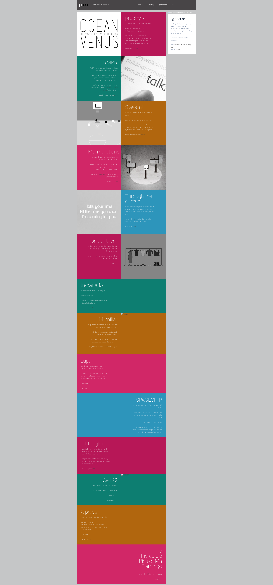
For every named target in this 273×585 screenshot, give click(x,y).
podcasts (163, 5)
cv (172, 5)
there (136, 48)
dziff (100, 174)
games (141, 5)
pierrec (104, 174)
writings (151, 5)
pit (85, 4)
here (106, 347)
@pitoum (179, 49)
